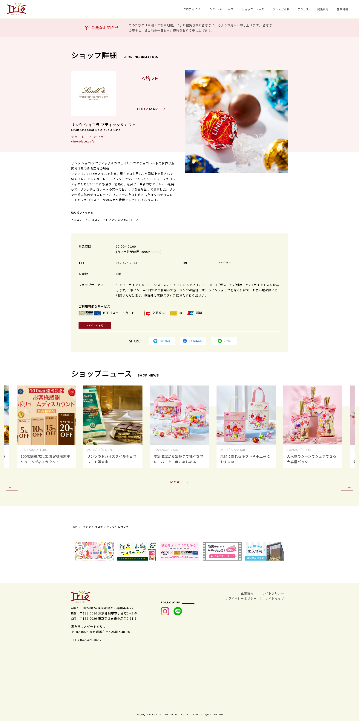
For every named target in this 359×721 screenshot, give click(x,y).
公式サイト (227, 262)
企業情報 (247, 593)
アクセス (303, 9)
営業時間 (342, 9)
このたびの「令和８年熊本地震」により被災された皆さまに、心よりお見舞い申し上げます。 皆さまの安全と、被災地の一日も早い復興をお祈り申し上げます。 (200, 28)
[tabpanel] (236, 121)
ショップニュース (253, 9)
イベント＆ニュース (221, 9)
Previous (12, 487)
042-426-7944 (126, 262)
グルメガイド (281, 9)
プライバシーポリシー (241, 598)
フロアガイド (191, 9)
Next (347, 487)
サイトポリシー (273, 593)
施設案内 (323, 9)
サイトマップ (274, 598)
